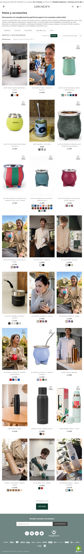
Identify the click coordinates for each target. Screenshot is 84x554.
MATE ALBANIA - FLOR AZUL (42, 144)
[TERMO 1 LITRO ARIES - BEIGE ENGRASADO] (11, 490)
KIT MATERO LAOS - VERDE (42, 483)
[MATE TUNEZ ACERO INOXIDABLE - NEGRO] (14, 64)
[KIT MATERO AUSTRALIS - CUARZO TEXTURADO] (16, 380)
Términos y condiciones (23, 551)
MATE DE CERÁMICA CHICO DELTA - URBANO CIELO (42, 199)
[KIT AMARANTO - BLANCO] (69, 236)
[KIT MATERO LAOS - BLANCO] (45, 488)
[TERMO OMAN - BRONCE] (69, 349)
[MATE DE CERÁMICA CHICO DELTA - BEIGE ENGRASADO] (49, 206)
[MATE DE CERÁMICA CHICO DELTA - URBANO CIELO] (42, 175)
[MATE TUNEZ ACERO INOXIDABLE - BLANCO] (15, 95)
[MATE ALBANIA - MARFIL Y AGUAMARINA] (45, 149)
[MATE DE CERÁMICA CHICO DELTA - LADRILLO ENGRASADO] (35, 208)
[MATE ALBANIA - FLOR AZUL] (42, 121)
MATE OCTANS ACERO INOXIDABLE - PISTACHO (14, 145)
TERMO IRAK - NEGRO (15, 428)
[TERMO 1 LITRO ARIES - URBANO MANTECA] (21, 490)
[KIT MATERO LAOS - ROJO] (42, 488)
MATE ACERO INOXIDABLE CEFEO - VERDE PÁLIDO (69, 89)
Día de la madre (23, 39)
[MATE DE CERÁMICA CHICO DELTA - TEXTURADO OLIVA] (39, 211)
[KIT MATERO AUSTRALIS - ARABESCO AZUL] (46, 321)
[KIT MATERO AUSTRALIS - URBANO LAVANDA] (42, 349)
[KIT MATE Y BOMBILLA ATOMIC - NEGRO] (14, 293)
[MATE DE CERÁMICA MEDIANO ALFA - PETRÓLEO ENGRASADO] (69, 121)
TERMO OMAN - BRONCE (69, 372)
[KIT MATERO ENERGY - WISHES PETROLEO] (69, 490)
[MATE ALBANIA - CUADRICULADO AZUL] (42, 149)
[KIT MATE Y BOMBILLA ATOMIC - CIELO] (20, 323)
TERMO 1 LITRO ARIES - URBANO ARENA (15, 484)
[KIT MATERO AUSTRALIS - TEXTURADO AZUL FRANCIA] (19, 380)
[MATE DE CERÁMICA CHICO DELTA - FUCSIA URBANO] (69, 175)
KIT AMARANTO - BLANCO (69, 260)
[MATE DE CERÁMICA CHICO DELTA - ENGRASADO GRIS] (38, 208)
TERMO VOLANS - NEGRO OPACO (42, 428)
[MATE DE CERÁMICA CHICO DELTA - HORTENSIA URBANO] (69, 206)
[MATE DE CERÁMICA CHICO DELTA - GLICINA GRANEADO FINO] (46, 206)
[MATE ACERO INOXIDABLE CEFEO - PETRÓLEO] (71, 95)
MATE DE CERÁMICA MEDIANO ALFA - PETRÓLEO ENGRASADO (69, 145)
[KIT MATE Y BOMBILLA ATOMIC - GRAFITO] (17, 323)
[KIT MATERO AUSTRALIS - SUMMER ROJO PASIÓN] (14, 349)
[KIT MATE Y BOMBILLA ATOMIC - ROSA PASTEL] (12, 323)
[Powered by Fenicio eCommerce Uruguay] (79, 551)
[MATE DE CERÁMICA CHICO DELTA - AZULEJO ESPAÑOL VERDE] (15, 267)
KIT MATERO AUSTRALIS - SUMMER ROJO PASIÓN (15, 373)
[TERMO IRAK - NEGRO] (14, 405)
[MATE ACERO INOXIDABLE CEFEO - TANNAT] (76, 95)
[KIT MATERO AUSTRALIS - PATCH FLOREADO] (41, 321)
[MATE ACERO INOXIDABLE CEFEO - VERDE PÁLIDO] (69, 64)
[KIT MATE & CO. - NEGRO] (43, 265)
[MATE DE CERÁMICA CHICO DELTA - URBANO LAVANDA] (41, 206)
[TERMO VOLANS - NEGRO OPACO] (42, 405)
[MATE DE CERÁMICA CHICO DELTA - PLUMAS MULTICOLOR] (17, 267)
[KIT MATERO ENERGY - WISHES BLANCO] (69, 459)
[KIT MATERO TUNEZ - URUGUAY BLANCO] (42, 64)
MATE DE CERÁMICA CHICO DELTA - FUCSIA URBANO (69, 199)
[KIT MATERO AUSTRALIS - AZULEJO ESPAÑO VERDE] (72, 321)
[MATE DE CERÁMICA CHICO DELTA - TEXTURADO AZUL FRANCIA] (51, 208)
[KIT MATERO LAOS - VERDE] (42, 459)
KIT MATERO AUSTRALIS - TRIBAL (69, 316)
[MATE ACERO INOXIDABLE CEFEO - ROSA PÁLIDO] (65, 95)
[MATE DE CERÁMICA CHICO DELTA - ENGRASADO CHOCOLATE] (46, 208)
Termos (7, 30)
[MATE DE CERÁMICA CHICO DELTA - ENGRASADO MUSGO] (33, 208)
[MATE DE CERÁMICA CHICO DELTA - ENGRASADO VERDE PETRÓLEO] (51, 206)
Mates (17, 30)
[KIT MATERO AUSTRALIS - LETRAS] (42, 293)
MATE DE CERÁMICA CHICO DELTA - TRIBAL (14, 261)
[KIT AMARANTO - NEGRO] (69, 265)
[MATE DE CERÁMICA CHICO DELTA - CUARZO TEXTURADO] (72, 206)
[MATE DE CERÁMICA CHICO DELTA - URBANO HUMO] (38, 206)
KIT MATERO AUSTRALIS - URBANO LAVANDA (42, 373)
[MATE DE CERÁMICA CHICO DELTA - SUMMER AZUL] (35, 206)
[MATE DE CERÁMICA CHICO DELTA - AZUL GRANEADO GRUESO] (45, 211)
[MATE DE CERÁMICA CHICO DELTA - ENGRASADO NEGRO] (43, 208)
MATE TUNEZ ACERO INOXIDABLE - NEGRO (15, 89)
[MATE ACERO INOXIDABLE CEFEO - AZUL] (73, 95)
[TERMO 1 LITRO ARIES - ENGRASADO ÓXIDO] (19, 490)
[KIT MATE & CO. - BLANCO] (42, 236)
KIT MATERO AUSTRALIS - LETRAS (42, 316)
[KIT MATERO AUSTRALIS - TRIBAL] (69, 293)
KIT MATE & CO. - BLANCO (42, 260)
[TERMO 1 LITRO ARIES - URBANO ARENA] (14, 459)
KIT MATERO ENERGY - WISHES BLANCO (69, 484)
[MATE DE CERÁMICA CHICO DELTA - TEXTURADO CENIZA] (42, 211)
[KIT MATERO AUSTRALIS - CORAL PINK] (41, 380)
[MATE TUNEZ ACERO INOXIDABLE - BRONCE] (17, 95)
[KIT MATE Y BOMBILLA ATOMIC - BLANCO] (15, 323)
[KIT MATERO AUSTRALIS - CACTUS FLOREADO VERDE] (43, 321)
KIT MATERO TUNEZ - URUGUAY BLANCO (42, 89)
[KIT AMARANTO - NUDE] (72, 265)
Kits (51, 30)
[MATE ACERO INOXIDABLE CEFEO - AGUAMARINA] (68, 95)
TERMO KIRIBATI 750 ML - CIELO (69, 428)
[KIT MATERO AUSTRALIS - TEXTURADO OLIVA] (43, 380)
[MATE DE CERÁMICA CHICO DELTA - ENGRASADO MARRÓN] (49, 208)
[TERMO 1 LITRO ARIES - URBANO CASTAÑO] (16, 490)
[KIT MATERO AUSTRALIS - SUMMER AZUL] (13, 380)
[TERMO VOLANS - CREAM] (43, 434)
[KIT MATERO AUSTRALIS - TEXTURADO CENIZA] (46, 380)
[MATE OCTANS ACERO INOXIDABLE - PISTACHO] (14, 121)
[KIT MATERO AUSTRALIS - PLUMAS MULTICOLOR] (69, 321)
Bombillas (41, 30)
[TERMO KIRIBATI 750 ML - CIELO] (69, 405)
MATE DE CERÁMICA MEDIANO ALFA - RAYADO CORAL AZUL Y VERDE (14, 199)
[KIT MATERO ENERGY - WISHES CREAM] (72, 490)
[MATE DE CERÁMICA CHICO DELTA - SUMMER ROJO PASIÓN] (41, 208)
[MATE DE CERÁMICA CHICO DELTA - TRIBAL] (14, 236)
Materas (28, 30)
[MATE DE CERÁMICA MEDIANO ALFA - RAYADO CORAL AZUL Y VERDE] (14, 175)
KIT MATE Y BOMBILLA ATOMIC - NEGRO (15, 317)
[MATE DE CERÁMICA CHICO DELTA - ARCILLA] (43, 206)
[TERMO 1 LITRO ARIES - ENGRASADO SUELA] (13, 490)
